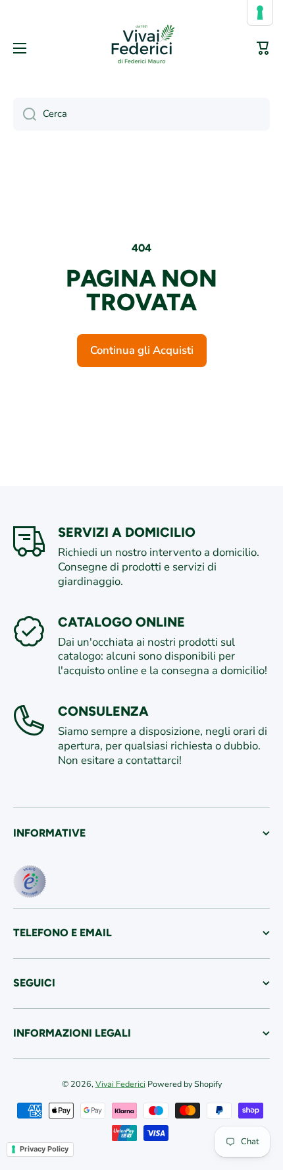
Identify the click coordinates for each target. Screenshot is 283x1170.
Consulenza (103, 711)
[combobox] (141, 114)
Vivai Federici (120, 1083)
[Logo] (141, 48)
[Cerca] (24, 114)
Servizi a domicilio (126, 532)
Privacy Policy (44, 1148)
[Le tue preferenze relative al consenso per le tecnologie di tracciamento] (259, 12)
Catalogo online (121, 622)
